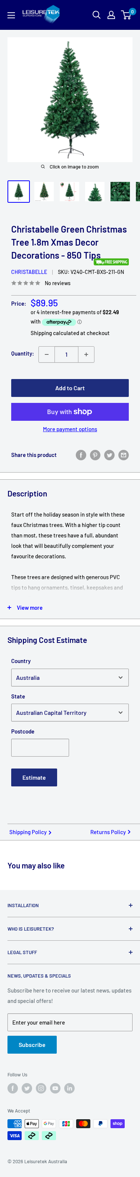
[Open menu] (11, 15)
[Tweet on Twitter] (109, 454)
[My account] (111, 15)
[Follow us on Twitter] (27, 1088)
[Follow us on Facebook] (12, 1088)
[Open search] (97, 15)
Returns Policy (108, 832)
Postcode (22, 731)
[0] (126, 14)
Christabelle (29, 272)
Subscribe (32, 1044)
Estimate (34, 777)
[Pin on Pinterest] (95, 454)
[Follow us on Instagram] (41, 1088)
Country (21, 660)
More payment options (70, 429)
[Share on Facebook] (81, 454)
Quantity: (22, 353)
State (18, 696)
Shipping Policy (28, 832)
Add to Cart (70, 387)
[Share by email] (123, 454)
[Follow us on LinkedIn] (69, 1088)
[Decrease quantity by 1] (47, 354)
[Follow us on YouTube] (55, 1088)
